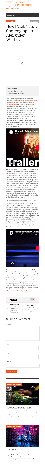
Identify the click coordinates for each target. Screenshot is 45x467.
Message (9, 324)
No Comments (34, 21)
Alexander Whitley (11, 104)
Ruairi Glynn (12, 88)
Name (8, 344)
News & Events (10, 21)
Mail (7, 353)
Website (8, 362)
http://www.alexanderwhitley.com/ (16, 291)
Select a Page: (11, 15)
